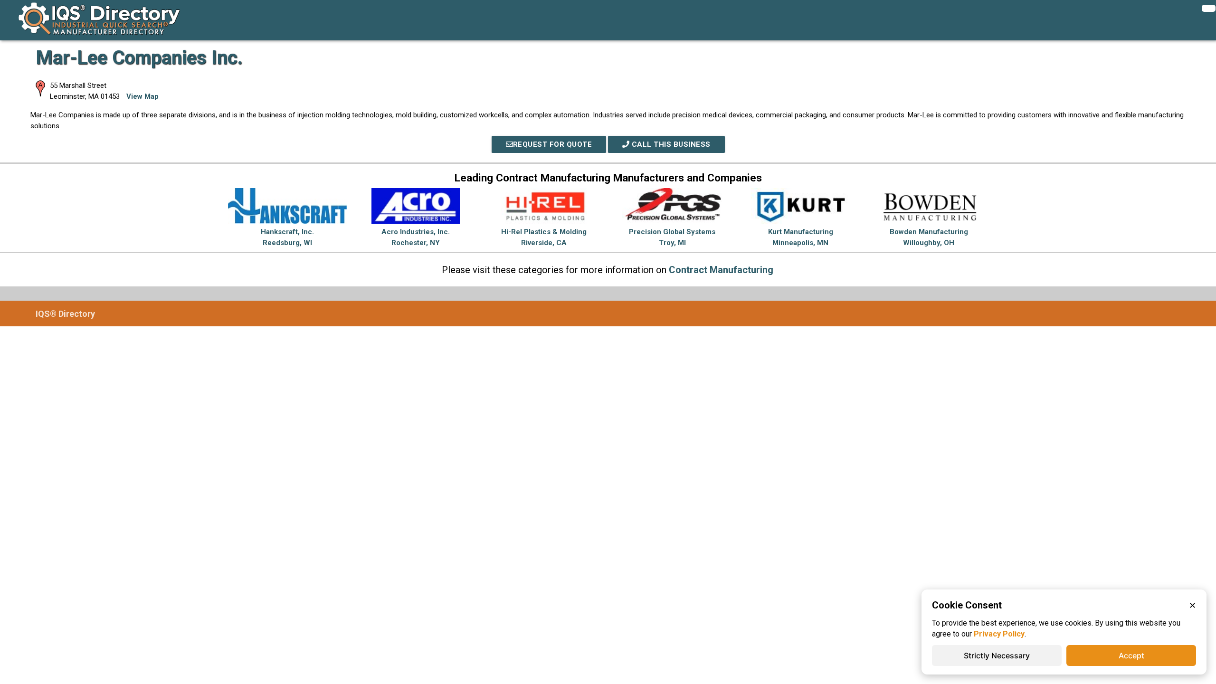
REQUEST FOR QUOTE (552, 144)
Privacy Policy (999, 633)
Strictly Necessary (997, 655)
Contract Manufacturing (721, 270)
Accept (1131, 655)
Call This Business (670, 144)
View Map (142, 96)
